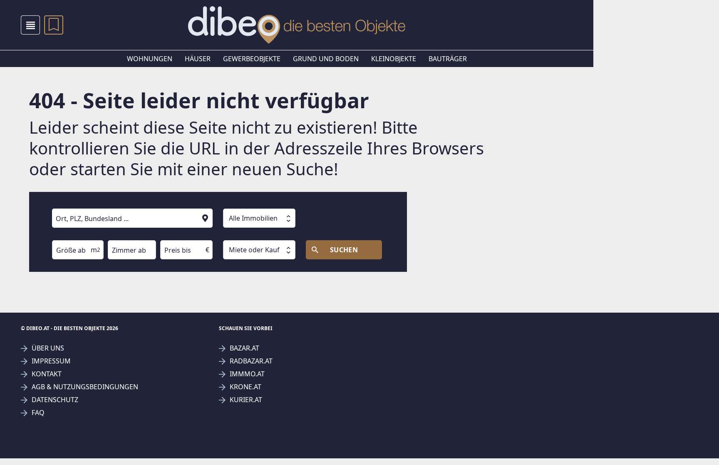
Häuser (198, 58)
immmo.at (247, 374)
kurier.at (246, 399)
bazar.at (244, 348)
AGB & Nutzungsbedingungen (85, 387)
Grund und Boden (326, 58)
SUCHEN (344, 249)
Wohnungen (149, 58)
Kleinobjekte (393, 58)
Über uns (48, 348)
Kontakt (47, 374)
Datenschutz (55, 399)
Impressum (51, 361)
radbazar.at (251, 361)
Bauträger (448, 58)
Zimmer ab (121, 234)
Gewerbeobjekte (251, 58)
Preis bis (170, 234)
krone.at (245, 387)
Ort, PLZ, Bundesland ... (80, 202)
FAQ (38, 412)
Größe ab (63, 234)
